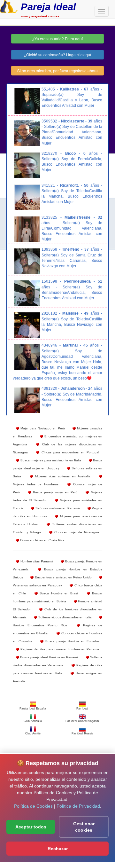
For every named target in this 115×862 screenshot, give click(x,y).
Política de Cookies (33, 806)
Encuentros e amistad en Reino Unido (62, 577)
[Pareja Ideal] (9, 6)
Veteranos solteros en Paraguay (37, 585)
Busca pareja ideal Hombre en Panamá (49, 657)
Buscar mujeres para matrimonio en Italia (50, 460)
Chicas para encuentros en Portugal (69, 452)
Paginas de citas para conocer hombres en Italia (57, 669)
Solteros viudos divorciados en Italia (64, 617)
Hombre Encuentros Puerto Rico (40, 625)
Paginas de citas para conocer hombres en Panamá (59, 649)
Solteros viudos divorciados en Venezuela (57, 661)
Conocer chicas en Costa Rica (42, 540)
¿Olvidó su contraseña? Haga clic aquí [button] (57, 54)
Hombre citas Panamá (36, 561)
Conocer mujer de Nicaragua (75, 532)
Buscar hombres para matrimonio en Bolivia (57, 597)
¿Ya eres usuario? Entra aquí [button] (57, 38)
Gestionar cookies (84, 827)
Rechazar (58, 848)
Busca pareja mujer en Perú (54, 492)
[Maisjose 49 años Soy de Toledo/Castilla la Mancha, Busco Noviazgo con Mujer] (27, 325)
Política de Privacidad (78, 806)
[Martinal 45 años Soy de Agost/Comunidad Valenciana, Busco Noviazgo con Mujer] (27, 357)
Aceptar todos (30, 826)
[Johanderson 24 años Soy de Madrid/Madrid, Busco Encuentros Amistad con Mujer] (27, 400)
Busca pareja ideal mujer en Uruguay (57, 464)
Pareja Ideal (48, 6)
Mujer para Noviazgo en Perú (42, 428)
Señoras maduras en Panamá (57, 508)
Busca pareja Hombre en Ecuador (71, 641)
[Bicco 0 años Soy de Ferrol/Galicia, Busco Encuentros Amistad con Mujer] (27, 165)
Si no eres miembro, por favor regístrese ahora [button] (57, 70)
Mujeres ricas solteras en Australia (61, 476)
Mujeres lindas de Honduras (35, 484)
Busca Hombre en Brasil (58, 593)
